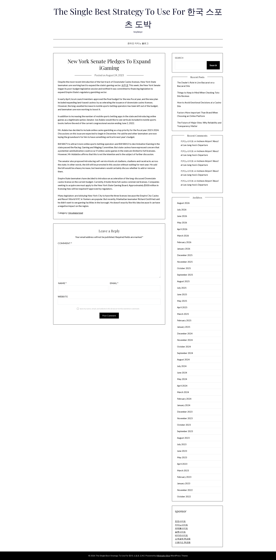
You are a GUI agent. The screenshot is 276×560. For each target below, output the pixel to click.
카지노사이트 (187, 141)
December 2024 (184, 333)
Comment (65, 243)
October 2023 (184, 424)
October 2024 (184, 346)
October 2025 (184, 268)
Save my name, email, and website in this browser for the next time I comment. (110, 309)
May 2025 (182, 301)
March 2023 (183, 470)
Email (114, 283)
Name (62, 283)
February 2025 (184, 320)
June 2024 (182, 372)
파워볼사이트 (181, 528)
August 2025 (183, 281)
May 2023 (182, 457)
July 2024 (181, 366)
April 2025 (182, 307)
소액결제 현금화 (182, 538)
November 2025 (185, 261)
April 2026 (182, 229)
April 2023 (182, 464)
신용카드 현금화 (182, 542)
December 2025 (184, 255)
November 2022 (185, 490)
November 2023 (185, 418)
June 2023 (182, 451)
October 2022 (184, 496)
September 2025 (185, 274)
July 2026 (181, 209)
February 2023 (184, 477)
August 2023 (183, 438)
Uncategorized (75, 212)
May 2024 (182, 379)
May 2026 (182, 222)
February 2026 (184, 242)
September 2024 (185, 353)
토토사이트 (180, 521)
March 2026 (183, 235)
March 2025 (183, 314)
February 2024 (184, 398)
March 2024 (183, 392)
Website (63, 296)
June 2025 (182, 294)
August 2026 (183, 203)
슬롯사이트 (180, 532)
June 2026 (182, 216)
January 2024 (183, 405)
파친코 (124, 85)
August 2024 (183, 359)
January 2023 (183, 483)
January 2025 (183, 327)
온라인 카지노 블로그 (138, 43)
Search (179, 57)
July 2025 (181, 287)
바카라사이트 (181, 535)
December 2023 (184, 411)
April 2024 (182, 385)
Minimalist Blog (163, 555)
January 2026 (183, 248)
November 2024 (185, 340)
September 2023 (185, 431)
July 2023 (181, 444)
